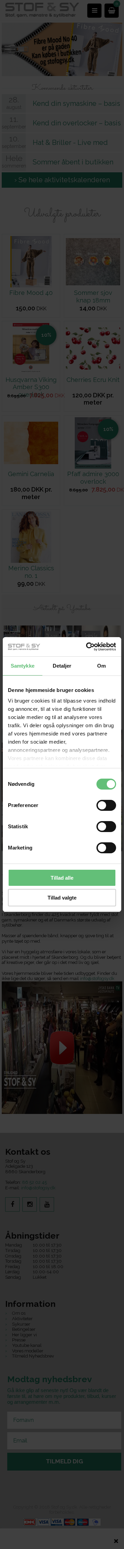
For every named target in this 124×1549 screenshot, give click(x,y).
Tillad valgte (62, 898)
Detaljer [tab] (62, 666)
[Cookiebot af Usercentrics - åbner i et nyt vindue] (87, 646)
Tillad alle (62, 878)
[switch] (106, 805)
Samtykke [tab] (22, 666)
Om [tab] (101, 666)
